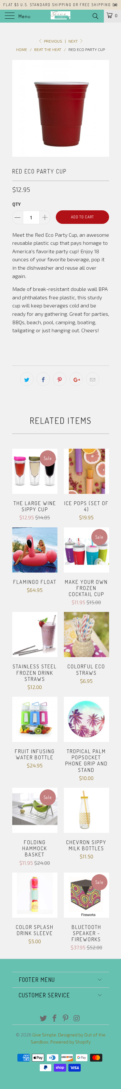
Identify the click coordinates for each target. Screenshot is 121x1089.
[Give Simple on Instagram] (77, 1018)
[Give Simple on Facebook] (54, 1018)
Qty (16, 204)
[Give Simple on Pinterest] (66, 1018)
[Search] (95, 16)
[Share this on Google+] (76, 379)
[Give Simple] (60, 16)
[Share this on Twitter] (27, 379)
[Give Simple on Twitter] (43, 1018)
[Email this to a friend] (92, 379)
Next (73, 41)
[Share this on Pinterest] (59, 379)
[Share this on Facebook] (43, 379)
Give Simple (44, 1034)
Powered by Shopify (70, 1041)
